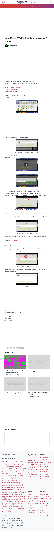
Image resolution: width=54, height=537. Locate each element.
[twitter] (11, 348)
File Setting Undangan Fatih (18, 468)
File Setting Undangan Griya (10, 470)
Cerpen (49, 468)
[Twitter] (3, 454)
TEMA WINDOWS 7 (45, 495)
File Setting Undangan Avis (9, 461)
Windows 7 (43, 515)
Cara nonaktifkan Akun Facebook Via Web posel (38, 393)
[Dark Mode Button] (51, 2)
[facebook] (8, 348)
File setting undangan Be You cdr (13, 487)
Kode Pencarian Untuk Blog (16, 240)
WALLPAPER (43, 514)
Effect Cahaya (44, 476)
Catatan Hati (43, 468)
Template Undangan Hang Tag (14, 503)
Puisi (32, 508)
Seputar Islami (31, 514)
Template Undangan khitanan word (11, 505)
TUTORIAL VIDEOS (45, 507)
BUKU (42, 464)
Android (42, 457)
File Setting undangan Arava (14, 482)
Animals (47, 457)
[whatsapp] (14, 348)
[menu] (3, 2)
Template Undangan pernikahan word (12, 506)
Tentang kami (44, 508)
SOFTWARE (31, 510)
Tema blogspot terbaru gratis (36, 371)
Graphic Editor (34, 500)
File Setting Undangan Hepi (17, 471)
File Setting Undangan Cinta (13, 465)
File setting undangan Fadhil (18, 491)
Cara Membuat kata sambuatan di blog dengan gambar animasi (15, 371)
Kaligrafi (30, 502)
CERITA (48, 466)
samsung (34, 515)
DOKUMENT (43, 471)
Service (30, 515)
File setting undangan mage (15, 496)
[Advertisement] (27, 20)
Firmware (34, 495)
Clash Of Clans (44, 469)
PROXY (30, 505)
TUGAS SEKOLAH (45, 505)
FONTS (30, 495)
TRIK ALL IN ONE (44, 496)
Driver (47, 474)
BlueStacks (18, 87)
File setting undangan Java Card (11, 492)
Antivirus (42, 459)
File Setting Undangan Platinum (14, 477)
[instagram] (11, 454)
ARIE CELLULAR (22, 1)
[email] (22, 348)
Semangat (35, 512)
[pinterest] (19, 348)
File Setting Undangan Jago (10, 473)
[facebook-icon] (6, 454)
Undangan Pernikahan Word (13, 510)
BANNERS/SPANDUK (45, 462)
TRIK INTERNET (44, 498)
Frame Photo (31, 496)
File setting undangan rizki (12, 499)
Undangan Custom (7, 508)
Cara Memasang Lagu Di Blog (12, 393)
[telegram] (17, 348)
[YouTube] (14, 454)
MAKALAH (35, 503)
